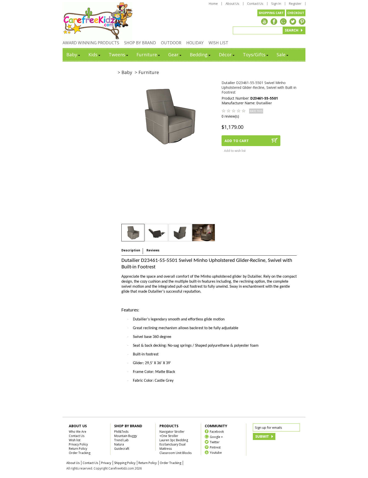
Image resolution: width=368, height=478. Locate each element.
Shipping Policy (124, 463)
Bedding (199, 55)
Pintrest (215, 447)
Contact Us (255, 3)
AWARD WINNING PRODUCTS (91, 43)
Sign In (276, 3)
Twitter (215, 442)
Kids (92, 55)
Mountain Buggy (125, 436)
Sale (281, 55)
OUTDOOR (171, 43)
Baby (71, 55)
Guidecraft (121, 448)
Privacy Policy (78, 444)
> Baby (125, 72)
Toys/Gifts (254, 55)
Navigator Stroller (172, 431)
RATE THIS (256, 111)
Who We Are (77, 431)
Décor (225, 55)
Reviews (152, 250)
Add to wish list (235, 151)
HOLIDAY (195, 43)
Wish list (74, 440)
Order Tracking (79, 453)
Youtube (216, 452)
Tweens (117, 55)
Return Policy (78, 448)
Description (130, 250)
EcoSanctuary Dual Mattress (172, 446)
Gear (173, 55)
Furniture (146, 55)
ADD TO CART (237, 140)
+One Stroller (168, 436)
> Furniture (147, 72)
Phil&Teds (121, 431)
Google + (216, 436)
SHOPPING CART (271, 13)
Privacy (106, 463)
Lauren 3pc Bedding (173, 440)
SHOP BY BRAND (140, 43)
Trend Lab (121, 440)
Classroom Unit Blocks (175, 453)
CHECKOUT (295, 13)
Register (295, 3)
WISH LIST (218, 43)
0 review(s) (230, 116)
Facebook (217, 431)
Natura (119, 444)
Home (213, 3)
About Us (232, 3)
